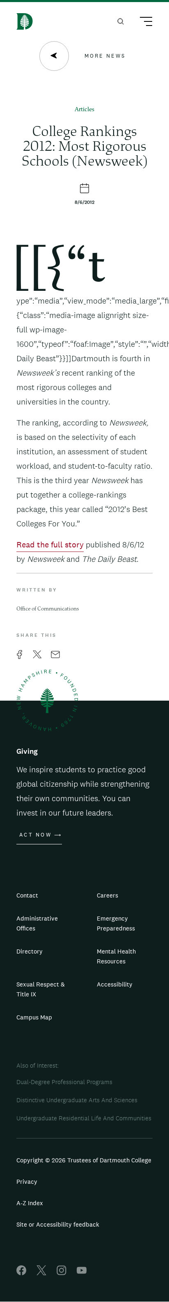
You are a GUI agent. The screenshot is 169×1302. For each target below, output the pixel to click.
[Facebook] (21, 1273)
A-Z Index (29, 1203)
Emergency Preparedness (116, 923)
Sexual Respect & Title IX (40, 989)
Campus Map (34, 1017)
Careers (107, 895)
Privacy (26, 1181)
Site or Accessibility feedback (57, 1224)
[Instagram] (61, 1273)
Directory (29, 951)
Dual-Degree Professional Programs (64, 1082)
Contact (27, 895)
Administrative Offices (37, 923)
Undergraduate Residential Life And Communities (83, 1118)
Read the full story (50, 544)
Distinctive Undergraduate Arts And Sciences (76, 1100)
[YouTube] (82, 1273)
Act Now (35, 835)
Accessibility (114, 984)
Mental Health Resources (116, 956)
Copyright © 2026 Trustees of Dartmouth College (83, 1160)
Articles (84, 110)
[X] (41, 1273)
